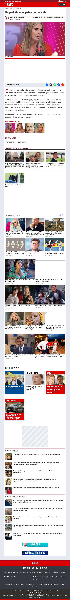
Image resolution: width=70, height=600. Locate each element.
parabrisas (14, 401)
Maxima (35, 580)
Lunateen (56, 572)
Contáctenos (30, 584)
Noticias (16, 572)
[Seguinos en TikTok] (37, 568)
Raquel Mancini (10, 142)
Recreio (63, 577)
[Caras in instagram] (24, 568)
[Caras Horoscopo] (35, 554)
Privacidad (39, 584)
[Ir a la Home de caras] (10, 5)
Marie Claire (24, 572)
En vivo (63, 4)
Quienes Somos (19, 584)
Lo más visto (11, 450)
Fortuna (32, 572)
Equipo (46, 584)
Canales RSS (8, 584)
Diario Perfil (8, 572)
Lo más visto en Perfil (16, 496)
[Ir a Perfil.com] (62, 1)
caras (55, 373)
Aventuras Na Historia (33, 577)
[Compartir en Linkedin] (58, 84)
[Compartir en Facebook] (47, 84)
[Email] (62, 84)
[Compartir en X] (51, 84)
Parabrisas (47, 572)
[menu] (5, 4)
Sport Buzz (55, 577)
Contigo (22, 577)
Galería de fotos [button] (14, 19)
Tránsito (35, 587)
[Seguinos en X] (33, 568)
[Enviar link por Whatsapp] (54, 84)
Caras (16, 577)
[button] (35, 40)
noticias (14, 373)
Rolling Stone (46, 577)
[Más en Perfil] (15, 368)
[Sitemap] (45, 568)
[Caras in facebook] (28, 568)
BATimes (63, 572)
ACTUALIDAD (8, 9)
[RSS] (41, 568)
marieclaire (35, 373)
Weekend (39, 572)
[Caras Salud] (35, 546)
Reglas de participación (57, 584)
